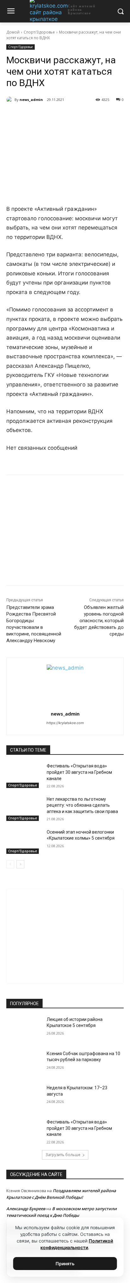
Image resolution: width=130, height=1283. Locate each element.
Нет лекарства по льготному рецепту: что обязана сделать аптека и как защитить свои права (82, 805)
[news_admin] (10, 100)
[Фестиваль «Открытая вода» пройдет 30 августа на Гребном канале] (24, 775)
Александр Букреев (25, 1208)
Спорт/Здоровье (39, 32)
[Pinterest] (76, 116)
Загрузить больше (62, 1154)
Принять (65, 1263)
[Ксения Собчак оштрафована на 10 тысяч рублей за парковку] (24, 1063)
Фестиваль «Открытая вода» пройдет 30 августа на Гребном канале (79, 772)
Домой (13, 32)
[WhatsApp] (61, 116)
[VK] (32, 116)
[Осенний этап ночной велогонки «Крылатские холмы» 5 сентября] (24, 841)
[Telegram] (47, 116)
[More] (91, 116)
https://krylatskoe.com (65, 723)
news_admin (31, 99)
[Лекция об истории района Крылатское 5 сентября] (24, 1029)
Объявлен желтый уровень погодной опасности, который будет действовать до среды (99, 620)
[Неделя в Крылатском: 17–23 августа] (24, 1097)
